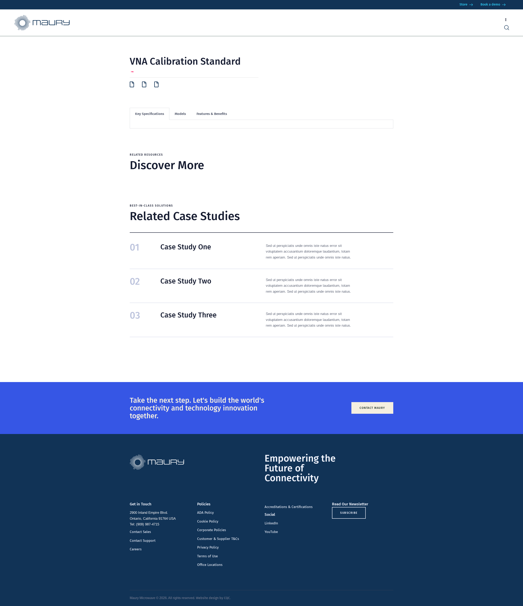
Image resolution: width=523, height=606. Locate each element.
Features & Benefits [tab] (212, 114)
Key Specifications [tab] (149, 114)
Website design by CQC (213, 598)
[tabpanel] (261, 124)
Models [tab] (180, 114)
